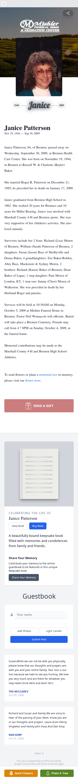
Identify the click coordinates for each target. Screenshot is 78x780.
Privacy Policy (29, 763)
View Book (18, 526)
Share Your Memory (24, 577)
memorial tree (48, 374)
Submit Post (39, 639)
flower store (32, 380)
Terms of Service (48, 763)
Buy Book (37, 526)
